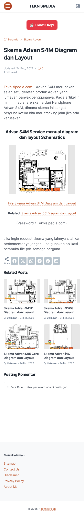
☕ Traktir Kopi (42, 25)
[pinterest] (48, 261)
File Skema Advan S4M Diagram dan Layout (42, 203)
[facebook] (14, 261)
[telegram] (39, 261)
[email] (56, 261)
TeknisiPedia (42, 6)
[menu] (8, 6)
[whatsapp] (31, 261)
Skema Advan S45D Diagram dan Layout (19, 310)
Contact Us (12, 469)
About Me (11, 487)
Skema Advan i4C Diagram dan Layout (59, 356)
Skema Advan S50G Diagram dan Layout (59, 310)
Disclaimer (11, 475)
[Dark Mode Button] (77, 6)
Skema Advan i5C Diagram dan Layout (48, 213)
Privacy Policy (14, 481)
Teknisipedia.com (18, 87)
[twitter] (23, 261)
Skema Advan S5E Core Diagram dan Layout (21, 356)
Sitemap (9, 463)
